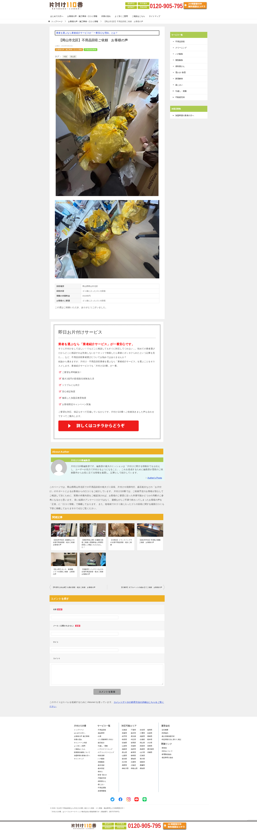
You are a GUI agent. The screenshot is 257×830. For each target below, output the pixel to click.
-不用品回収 (101, 730)
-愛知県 (133, 759)
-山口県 (142, 752)
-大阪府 (133, 765)
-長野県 (124, 765)
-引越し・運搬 (102, 746)
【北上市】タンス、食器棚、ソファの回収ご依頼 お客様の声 (64, 571)
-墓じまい (100, 784)
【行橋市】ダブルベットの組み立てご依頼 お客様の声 (141, 587)
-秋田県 (124, 739)
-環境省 (164, 748)
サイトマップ (154, 16)
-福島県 (124, 749)
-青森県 (124, 733)
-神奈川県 (125, 768)
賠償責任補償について (82, 752)
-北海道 (124, 730)
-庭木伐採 (100, 765)
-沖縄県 (149, 752)
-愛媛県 (142, 765)
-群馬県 (133, 743)
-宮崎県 (149, 746)
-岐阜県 (133, 752)
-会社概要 (164, 730)
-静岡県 (133, 755)
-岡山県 (142, 743)
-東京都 (133, 736)
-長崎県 (149, 736)
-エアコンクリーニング (105, 752)
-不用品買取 (101, 788)
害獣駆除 (179, 60)
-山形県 (124, 746)
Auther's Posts (155, 478)
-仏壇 (99, 736)
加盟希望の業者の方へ (184, 115)
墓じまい (179, 85)
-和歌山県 (134, 768)
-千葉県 (133, 730)
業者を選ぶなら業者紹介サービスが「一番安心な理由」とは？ (87, 33)
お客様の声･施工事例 (81, 736)
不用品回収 (180, 41)
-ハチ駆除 (100, 759)
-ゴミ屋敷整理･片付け (105, 739)
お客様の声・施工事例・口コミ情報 (82, 16)
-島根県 (142, 749)
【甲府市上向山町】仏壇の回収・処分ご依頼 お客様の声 (73, 587)
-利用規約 (164, 733)
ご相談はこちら (138, 16)
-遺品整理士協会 (167, 757)
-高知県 (142, 768)
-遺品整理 (100, 733)
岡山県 (73, 57)
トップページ (79, 730)
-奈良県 (142, 730)
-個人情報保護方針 (168, 736)
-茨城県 (133, 746)
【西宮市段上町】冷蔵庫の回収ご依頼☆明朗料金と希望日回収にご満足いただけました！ (92, 543)
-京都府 (142, 739)
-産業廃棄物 (101, 791)
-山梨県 (124, 755)
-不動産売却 (101, 778)
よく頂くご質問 (121, 16)
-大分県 (149, 743)
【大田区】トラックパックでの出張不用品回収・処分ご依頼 (121, 542)
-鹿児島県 (150, 749)
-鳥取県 (142, 746)
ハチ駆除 (179, 54)
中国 (65, 57)
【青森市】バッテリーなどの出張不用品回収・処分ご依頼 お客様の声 (93, 571)
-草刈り (100, 772)
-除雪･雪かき (102, 775)
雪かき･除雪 (180, 72)
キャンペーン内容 (80, 743)
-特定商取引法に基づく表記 (171, 739)
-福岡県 (149, 730)
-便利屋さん (101, 781)
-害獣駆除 (100, 762)
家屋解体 (179, 79)
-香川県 (142, 759)
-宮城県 (124, 743)
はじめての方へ (56, 16)
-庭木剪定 (100, 768)
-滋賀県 (142, 736)
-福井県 (133, 749)
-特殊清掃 (100, 755)
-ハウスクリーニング (104, 749)
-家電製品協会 (166, 754)
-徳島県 (142, 762)
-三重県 (142, 733)
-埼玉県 (133, 739)
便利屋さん (180, 66)
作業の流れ (106, 16)
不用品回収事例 (90, 49)
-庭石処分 (100, 743)
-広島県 (142, 755)
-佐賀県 (149, 733)
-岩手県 (124, 736)
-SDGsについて (167, 751)
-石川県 (124, 762)
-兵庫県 (133, 762)
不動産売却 (180, 97)
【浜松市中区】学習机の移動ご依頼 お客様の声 (150, 541)
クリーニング (181, 48)
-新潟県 (124, 759)
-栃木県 (133, 733)
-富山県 (124, 752)
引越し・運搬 (181, 91)
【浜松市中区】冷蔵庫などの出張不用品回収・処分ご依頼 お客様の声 (64, 542)
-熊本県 (149, 739)
